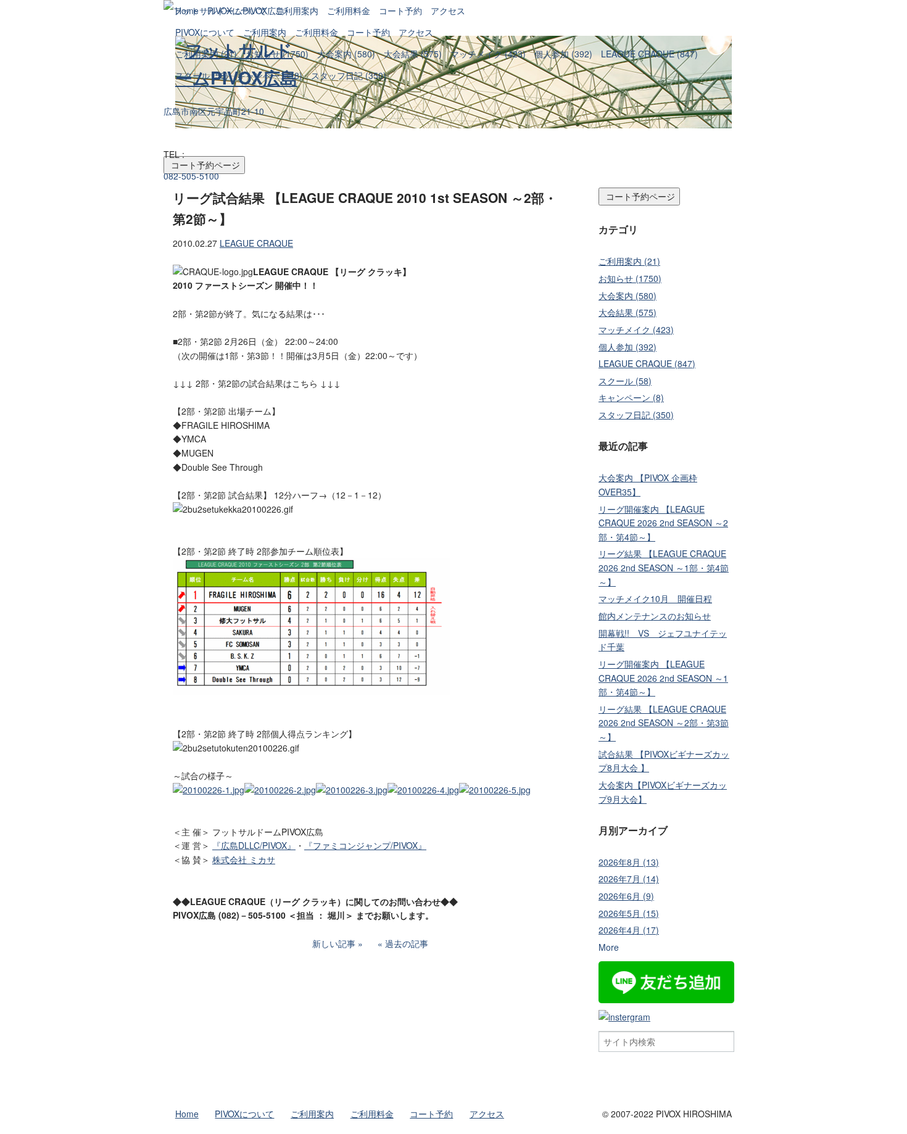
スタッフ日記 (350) (348, 75)
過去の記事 (406, 943)
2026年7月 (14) (628, 878)
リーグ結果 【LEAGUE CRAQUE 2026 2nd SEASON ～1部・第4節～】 (663, 567)
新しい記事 (333, 943)
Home (187, 10)
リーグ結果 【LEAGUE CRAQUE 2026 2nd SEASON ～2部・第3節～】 (663, 723)
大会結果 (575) (413, 54)
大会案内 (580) (346, 54)
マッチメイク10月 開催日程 (655, 598)
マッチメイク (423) (488, 54)
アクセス (416, 32)
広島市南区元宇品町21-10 (214, 111)
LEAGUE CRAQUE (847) (649, 54)
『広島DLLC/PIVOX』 (254, 845)
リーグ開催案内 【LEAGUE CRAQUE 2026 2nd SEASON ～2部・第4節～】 (663, 523)
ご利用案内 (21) (206, 54)
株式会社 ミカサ (243, 859)
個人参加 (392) (563, 54)
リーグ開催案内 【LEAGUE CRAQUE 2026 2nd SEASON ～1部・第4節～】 (663, 678)
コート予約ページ (639, 196)
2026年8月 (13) (628, 862)
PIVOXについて (204, 32)
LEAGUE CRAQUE (256, 243)
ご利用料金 (316, 32)
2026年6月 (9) (626, 896)
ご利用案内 (264, 32)
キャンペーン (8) (269, 75)
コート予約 (368, 32)
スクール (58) (201, 75)
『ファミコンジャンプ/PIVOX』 (365, 845)
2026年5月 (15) (628, 913)
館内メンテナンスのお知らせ (654, 616)
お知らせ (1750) (277, 54)
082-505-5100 (191, 176)
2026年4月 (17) (628, 930)
